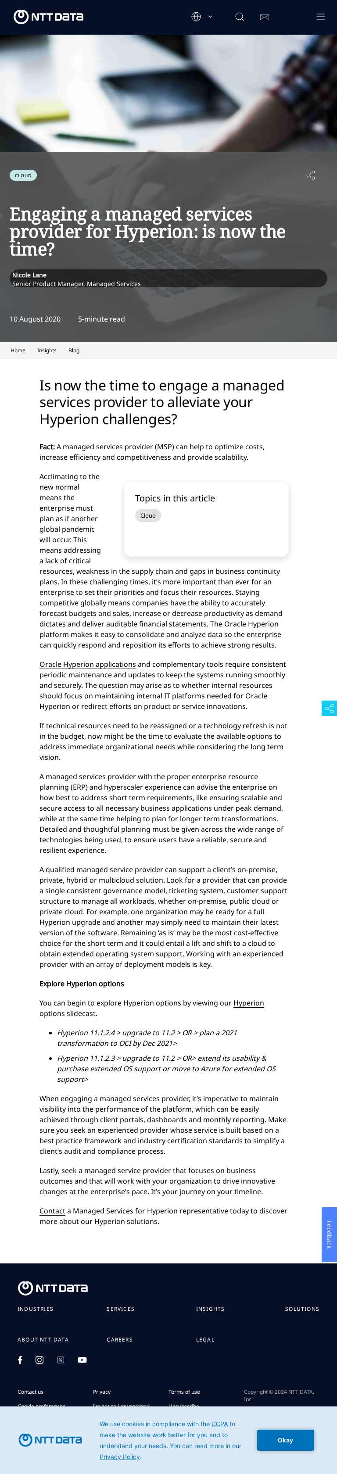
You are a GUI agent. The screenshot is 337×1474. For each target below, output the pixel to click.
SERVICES (121, 1309)
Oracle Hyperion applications (87, 664)
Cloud (148, 515)
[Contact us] (264, 17)
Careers (120, 1340)
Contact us (30, 1391)
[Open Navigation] (320, 17)
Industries (36, 1309)
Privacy (102, 1391)
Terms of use (184, 1391)
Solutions (302, 1309)
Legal (205, 1340)
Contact (52, 1211)
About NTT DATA (43, 1340)
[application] (168, 1440)
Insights (210, 1309)
